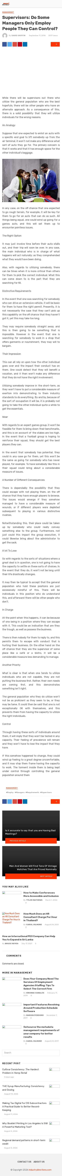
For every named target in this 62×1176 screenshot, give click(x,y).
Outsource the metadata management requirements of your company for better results (41, 1031)
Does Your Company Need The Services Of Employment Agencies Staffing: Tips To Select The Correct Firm (41, 983)
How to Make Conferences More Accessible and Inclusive (41, 894)
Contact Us (24, 1162)
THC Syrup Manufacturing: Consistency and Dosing (23, 1088)
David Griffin (18, 35)
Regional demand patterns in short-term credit (23, 1142)
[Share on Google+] (14, 44)
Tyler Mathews (34, 900)
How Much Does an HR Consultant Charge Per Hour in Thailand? (40, 917)
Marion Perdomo (35, 1015)
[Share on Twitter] (9, 44)
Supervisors (46, 792)
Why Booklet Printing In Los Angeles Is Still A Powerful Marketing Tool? (25, 1125)
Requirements (33, 792)
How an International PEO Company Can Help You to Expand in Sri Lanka (28, 938)
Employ (10, 792)
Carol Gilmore (34, 924)
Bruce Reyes (11, 943)
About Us (39, 1162)
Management (8, 12)
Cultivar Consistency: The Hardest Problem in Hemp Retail (20, 1071)
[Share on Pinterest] (20, 44)
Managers (20, 792)
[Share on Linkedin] (25, 44)
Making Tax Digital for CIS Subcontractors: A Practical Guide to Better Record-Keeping (24, 1106)
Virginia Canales (35, 993)
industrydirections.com (40, 1170)
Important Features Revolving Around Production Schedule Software (41, 1008)
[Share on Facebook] (4, 44)
